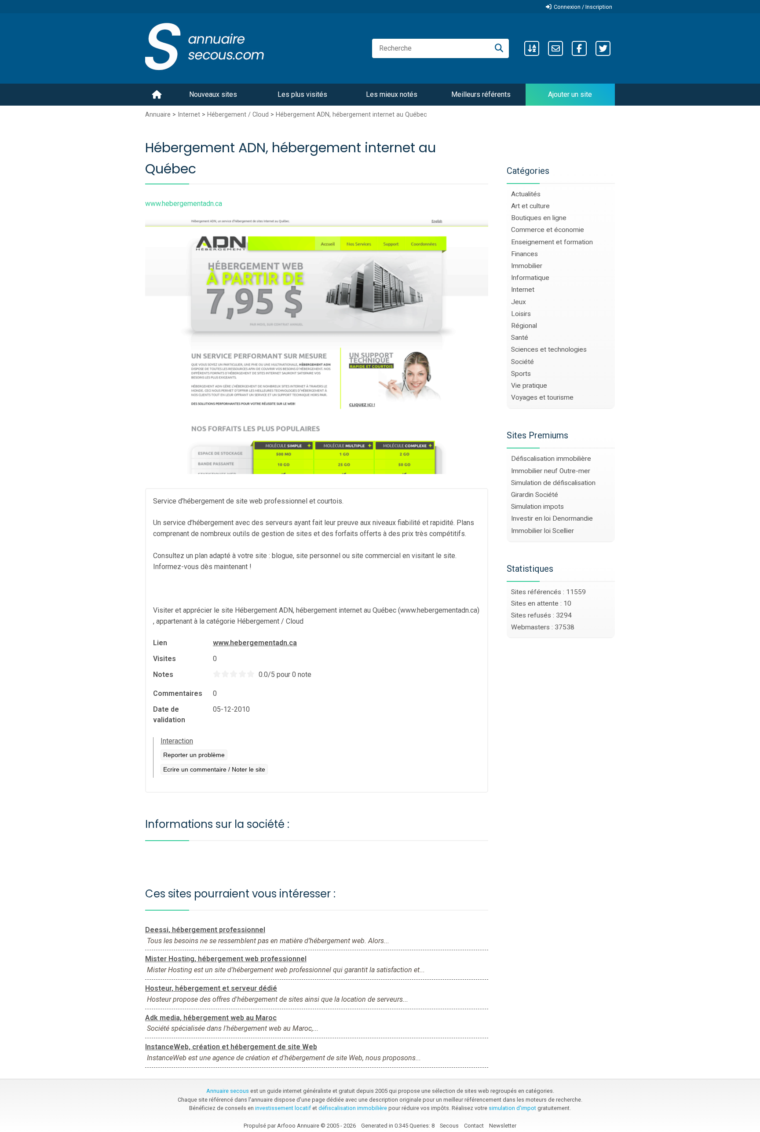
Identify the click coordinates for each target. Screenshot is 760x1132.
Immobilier (526, 266)
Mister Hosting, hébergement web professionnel (226, 959)
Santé (519, 338)
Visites (164, 658)
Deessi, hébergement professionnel (205, 930)
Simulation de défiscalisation (553, 483)
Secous (449, 1125)
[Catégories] (531, 48)
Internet (189, 114)
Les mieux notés (391, 94)
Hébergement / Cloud (238, 114)
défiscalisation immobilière (352, 1108)
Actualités (526, 194)
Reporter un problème (194, 754)
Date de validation (169, 714)
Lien (160, 643)
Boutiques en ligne (538, 218)
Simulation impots (537, 507)
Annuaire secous (227, 1091)
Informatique (530, 278)
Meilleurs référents (481, 94)
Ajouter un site (570, 94)
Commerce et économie (547, 230)
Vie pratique (529, 386)
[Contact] (555, 48)
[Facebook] (579, 48)
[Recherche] (499, 48)
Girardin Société (534, 495)
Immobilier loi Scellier (542, 531)
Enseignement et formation (552, 242)
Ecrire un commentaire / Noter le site (214, 769)
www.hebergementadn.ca (255, 643)
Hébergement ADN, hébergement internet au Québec (351, 114)
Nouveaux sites (213, 94)
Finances (524, 254)
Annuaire (158, 114)
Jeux (518, 302)
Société (522, 362)
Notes (163, 674)
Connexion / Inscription (583, 7)
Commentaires (177, 693)
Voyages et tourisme (542, 397)
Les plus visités (302, 94)
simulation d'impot (512, 1108)
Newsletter (502, 1125)
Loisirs (521, 314)
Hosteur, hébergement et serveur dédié (211, 988)
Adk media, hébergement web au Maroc (211, 1018)
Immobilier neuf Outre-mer (550, 471)
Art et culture (530, 206)
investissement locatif (283, 1108)
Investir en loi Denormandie (552, 518)
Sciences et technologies (549, 349)
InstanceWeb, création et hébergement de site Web (231, 1047)
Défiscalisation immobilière (551, 459)
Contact (474, 1125)
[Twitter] (603, 48)
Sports (521, 374)
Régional (524, 326)
